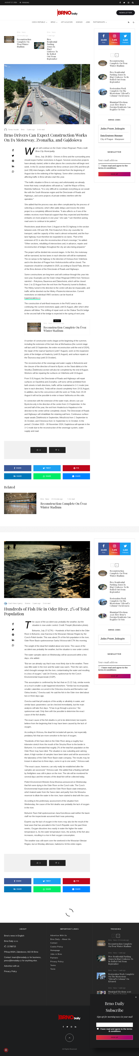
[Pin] (13, 161)
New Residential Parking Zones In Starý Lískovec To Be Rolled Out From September (52, 49)
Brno (53, 22)
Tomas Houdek (13, 130)
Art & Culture (67, 22)
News (24, 32)
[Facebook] (120, 2)
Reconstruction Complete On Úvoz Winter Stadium (24, 43)
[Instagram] (128, 2)
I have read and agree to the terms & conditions (113, 167)
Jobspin (120, 128)
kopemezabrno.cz (32, 298)
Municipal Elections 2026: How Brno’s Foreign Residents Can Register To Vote (120, 106)
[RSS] (128, 22)
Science (79, 22)
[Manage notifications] (6, 1050)
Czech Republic (38, 22)
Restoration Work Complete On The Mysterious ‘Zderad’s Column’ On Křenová (120, 92)
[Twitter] (124, 2)
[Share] (13, 150)
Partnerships (99, 22)
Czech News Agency (15, 603)
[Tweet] (13, 155)
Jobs (88, 22)
